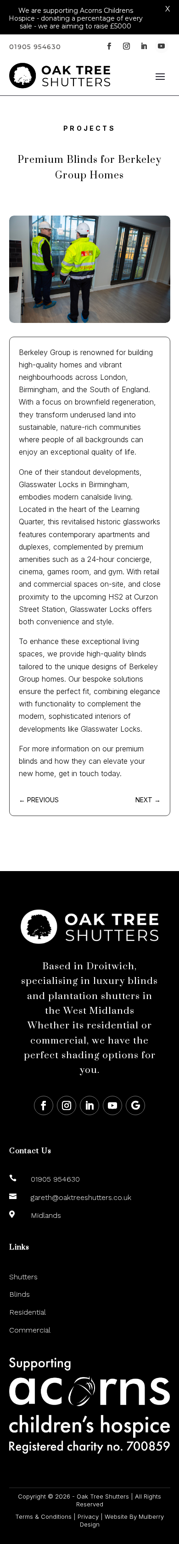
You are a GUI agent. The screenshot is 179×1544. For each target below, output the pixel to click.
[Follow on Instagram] (127, 46)
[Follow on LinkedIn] (144, 46)
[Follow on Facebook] (109, 46)
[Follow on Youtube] (161, 46)
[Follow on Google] (135, 1105)
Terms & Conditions (43, 1516)
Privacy (88, 1516)
